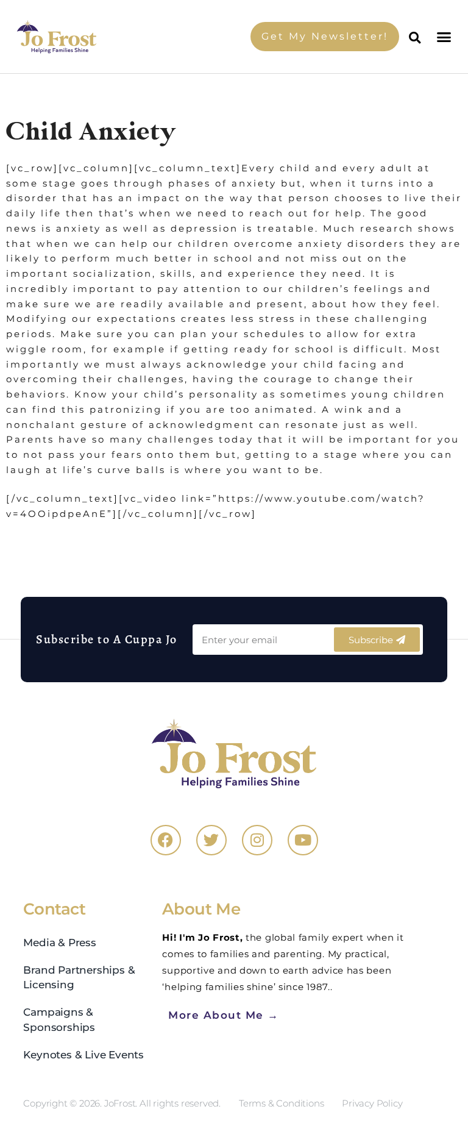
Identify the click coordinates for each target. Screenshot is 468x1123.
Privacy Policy (372, 1103)
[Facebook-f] (166, 840)
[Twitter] (211, 840)
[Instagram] (257, 840)
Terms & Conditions (281, 1103)
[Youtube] (303, 840)
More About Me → (223, 1015)
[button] (445, 36)
